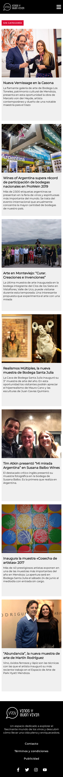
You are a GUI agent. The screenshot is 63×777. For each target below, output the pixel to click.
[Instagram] (36, 770)
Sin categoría (12, 23)
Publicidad (31, 758)
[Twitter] (27, 770)
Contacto (31, 743)
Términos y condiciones (31, 751)
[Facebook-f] (18, 770)
